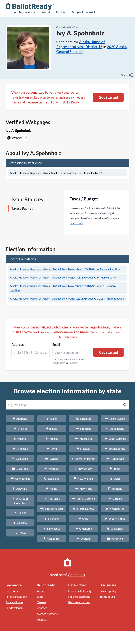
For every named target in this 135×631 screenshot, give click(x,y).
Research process (47, 613)
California (20, 458)
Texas (115, 468)
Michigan (51, 518)
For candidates (14, 602)
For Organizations (24, 12)
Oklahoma (83, 528)
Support (42, 619)
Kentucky (52, 468)
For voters (12, 591)
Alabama (20, 418)
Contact (61, 12)
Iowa (52, 448)
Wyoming (115, 538)
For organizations (16, 596)
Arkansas (20, 448)
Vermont (115, 488)
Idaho (52, 418)
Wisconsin (115, 528)
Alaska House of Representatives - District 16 (37, 269)
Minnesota (51, 528)
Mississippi (51, 538)
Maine (51, 488)
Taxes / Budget (22, 208)
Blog (40, 596)
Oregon (83, 538)
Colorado (20, 468)
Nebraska (83, 438)
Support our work (84, 12)
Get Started (108, 97)
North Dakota (83, 508)
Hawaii (20, 532)
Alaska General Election (94, 269)
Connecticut (20, 478)
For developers (15, 607)
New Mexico (83, 478)
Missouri (83, 418)
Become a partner (79, 602)
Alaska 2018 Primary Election (96, 298)
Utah (115, 478)
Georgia (20, 522)
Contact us (76, 574)
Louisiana (51, 478)
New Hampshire (83, 458)
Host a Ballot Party (79, 591)
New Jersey (83, 468)
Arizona (20, 438)
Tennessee (115, 458)
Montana (83, 428)
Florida (20, 512)
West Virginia (115, 518)
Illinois (51, 428)
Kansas (52, 458)
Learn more (76, 223)
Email (56, 345)
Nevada (83, 448)
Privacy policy (108, 591)
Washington (114, 508)
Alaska (20, 428)
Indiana (52, 438)
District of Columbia (20, 501)
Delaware (20, 488)
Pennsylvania (115, 418)
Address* (18, 345)
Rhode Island (115, 428)
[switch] (127, 75)
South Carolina (115, 438)
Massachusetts (51, 508)
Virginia (115, 498)
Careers (41, 602)
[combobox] (30, 352)
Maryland (51, 498)
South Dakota (115, 448)
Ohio (83, 518)
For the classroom (79, 596)
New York (83, 488)
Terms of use (107, 596)
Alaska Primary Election (92, 277)
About (46, 12)
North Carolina (83, 498)
